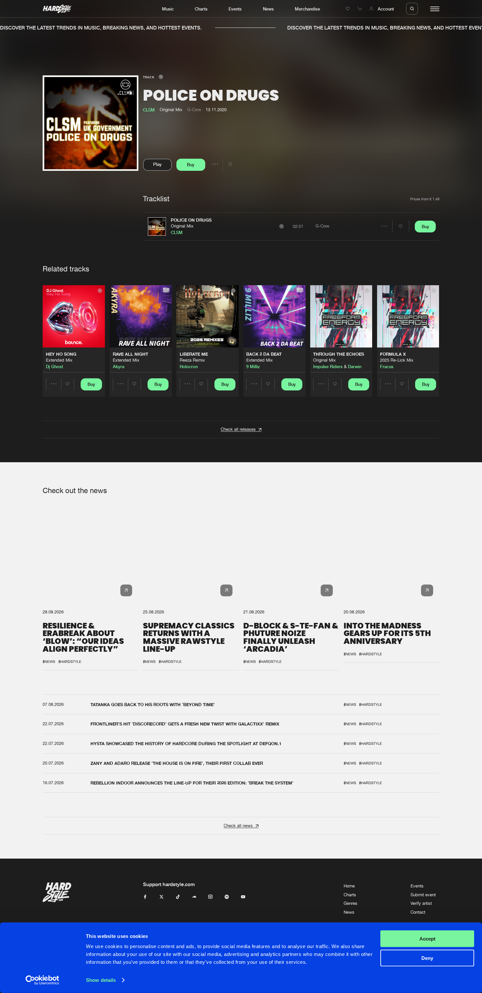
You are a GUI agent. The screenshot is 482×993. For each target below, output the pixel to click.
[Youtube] (243, 897)
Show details (101, 980)
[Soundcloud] (194, 897)
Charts (201, 8)
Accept (427, 939)
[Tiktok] (178, 897)
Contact (418, 912)
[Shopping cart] (360, 8)
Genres (350, 903)
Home (349, 886)
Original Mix (182, 226)
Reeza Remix (192, 360)
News (268, 8)
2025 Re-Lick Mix (396, 360)
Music (168, 8)
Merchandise (307, 8)
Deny (427, 958)
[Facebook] (145, 897)
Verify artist (421, 903)
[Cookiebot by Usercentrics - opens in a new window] (42, 980)
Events (235, 8)
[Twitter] (161, 897)
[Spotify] (227, 897)
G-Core (194, 109)
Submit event (423, 894)
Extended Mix (59, 360)
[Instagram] (210, 897)
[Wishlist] (348, 8)
